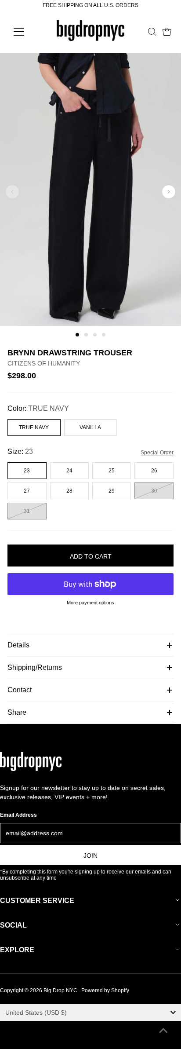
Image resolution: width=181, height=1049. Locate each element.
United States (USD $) (36, 1012)
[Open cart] (167, 31)
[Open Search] (152, 32)
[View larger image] (90, 324)
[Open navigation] (27, 32)
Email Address (18, 815)
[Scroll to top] (163, 1031)
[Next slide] (169, 192)
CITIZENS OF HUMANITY (43, 363)
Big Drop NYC (60, 990)
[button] (77, 334)
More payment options (90, 602)
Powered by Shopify (105, 990)
